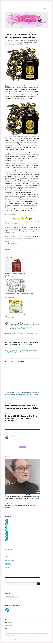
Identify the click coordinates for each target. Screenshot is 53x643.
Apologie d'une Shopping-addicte (12, 639)
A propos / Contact (10, 635)
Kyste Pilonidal (9, 632)
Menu (45, 8)
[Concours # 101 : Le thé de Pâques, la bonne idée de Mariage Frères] (23, 285)
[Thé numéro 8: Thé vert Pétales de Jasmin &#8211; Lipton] (23, 306)
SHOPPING (8, 567)
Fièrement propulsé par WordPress (27, 639)
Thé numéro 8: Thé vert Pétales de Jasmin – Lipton (15, 314)
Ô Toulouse (8, 628)
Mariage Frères (29, 333)
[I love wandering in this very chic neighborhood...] (22, 443)
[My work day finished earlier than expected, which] (29, 443)
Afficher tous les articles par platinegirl (18, 328)
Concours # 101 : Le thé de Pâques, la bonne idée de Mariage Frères (19, 293)
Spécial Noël (8, 622)
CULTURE (7, 556)
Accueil (7, 619)
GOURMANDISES (9, 560)
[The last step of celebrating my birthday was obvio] (37, 443)
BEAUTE (7, 553)
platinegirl (9, 333)
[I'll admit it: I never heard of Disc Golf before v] (8, 443)
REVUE (33, 333)
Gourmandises (21, 333)
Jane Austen (8, 625)
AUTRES (7, 571)
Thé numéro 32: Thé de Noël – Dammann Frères (15, 273)
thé (36, 333)
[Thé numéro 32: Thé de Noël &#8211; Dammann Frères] (23, 265)
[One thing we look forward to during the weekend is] (15, 443)
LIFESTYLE (8, 563)
